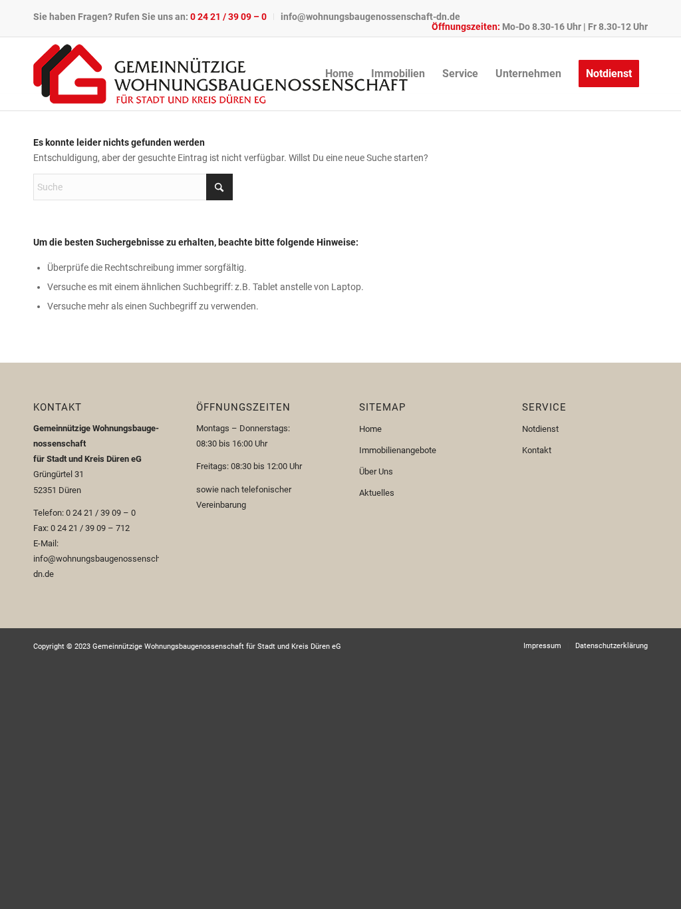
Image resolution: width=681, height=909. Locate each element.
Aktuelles (376, 493)
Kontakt (536, 450)
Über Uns (376, 471)
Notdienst (540, 429)
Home (370, 429)
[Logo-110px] (220, 73)
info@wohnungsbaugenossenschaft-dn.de (370, 16)
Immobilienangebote (397, 450)
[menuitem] (153, 16)
